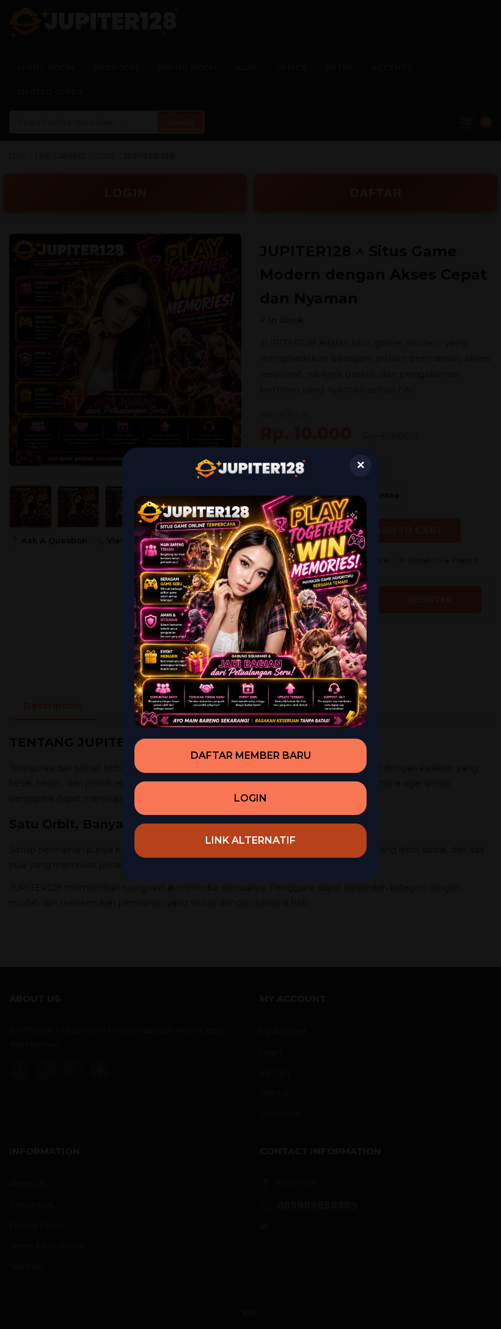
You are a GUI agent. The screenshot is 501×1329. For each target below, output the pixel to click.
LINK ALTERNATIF (250, 840)
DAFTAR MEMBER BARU (251, 755)
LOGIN (250, 798)
